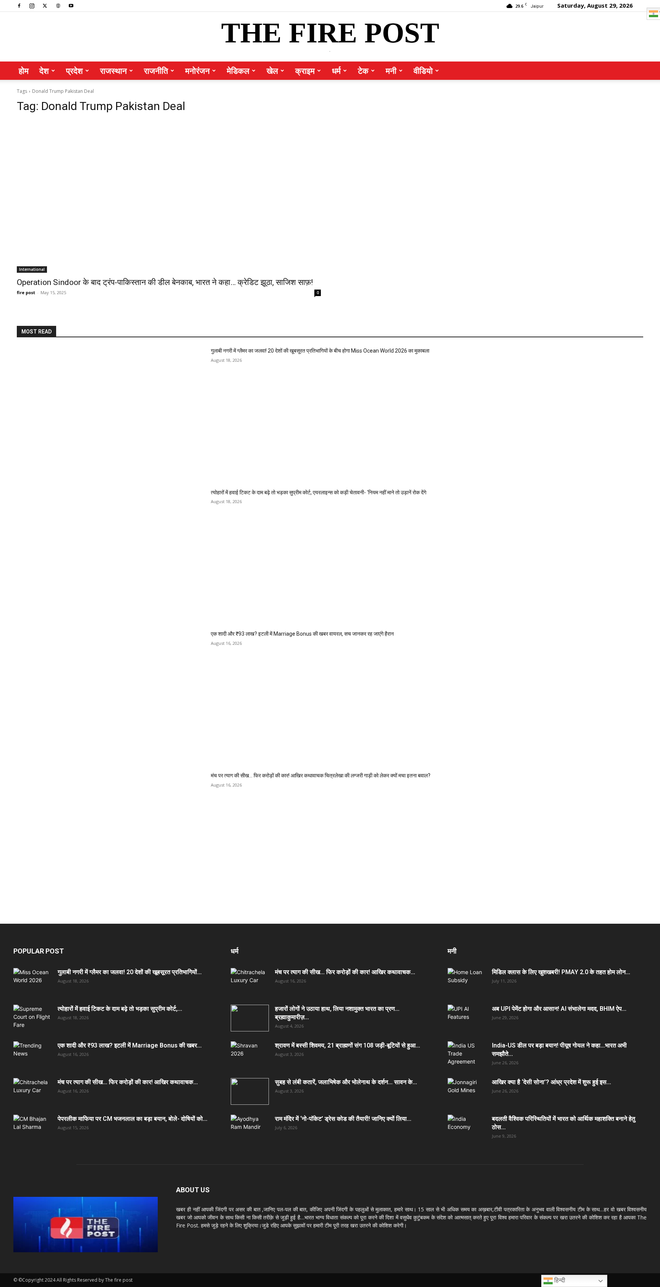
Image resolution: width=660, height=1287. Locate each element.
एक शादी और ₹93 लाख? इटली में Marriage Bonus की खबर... (130, 1045)
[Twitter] (45, 5)
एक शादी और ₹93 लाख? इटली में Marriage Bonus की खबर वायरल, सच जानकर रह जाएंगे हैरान (302, 634)
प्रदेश (74, 70)
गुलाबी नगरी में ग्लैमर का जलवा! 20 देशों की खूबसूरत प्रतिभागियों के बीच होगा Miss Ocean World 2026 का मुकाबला (320, 351)
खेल (272, 70)
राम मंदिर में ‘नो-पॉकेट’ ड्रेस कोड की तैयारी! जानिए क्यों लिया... (343, 1118)
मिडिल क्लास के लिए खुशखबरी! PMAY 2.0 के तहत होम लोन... (561, 972)
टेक (363, 70)
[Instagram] (32, 5)
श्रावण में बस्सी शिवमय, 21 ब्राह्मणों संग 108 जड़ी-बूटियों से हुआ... (347, 1045)
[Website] (58, 5)
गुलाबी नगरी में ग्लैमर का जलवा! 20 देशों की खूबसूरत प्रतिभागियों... (130, 972)
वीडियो (423, 70)
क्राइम (305, 70)
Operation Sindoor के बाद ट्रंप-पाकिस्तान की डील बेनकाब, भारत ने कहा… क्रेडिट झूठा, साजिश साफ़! (165, 282)
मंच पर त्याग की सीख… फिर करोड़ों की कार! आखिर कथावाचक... (128, 1082)
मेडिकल (238, 70)
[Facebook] (19, 5)
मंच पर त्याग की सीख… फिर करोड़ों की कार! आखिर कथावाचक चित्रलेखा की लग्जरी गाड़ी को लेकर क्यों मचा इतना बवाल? (320, 775)
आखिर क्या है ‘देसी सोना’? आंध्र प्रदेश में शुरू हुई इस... (551, 1082)
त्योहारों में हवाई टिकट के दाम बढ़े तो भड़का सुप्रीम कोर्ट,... (120, 1008)
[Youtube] (71, 5)
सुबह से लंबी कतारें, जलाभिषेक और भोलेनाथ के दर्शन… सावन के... (346, 1082)
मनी (391, 70)
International (32, 269)
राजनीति (156, 70)
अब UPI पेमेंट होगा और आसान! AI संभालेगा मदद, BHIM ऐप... (559, 1008)
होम (24, 70)
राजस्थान (113, 70)
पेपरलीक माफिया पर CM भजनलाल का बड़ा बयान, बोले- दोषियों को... (132, 1118)
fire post (26, 292)
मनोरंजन (197, 70)
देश (44, 70)
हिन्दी (559, 1280)
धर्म (336, 70)
